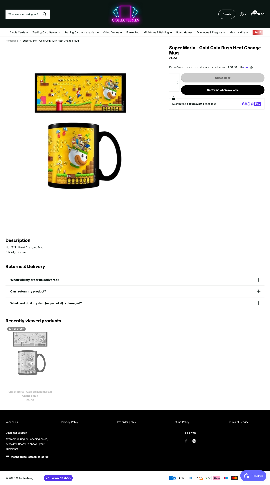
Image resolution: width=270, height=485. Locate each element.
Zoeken (44, 14)
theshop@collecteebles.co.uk (29, 456)
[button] (178, 76)
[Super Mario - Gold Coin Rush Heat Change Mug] (30, 356)
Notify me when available (223, 89)
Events (227, 14)
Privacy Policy (69, 422)
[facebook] (186, 441)
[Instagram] (194, 441)
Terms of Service (238, 422)
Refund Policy (181, 422)
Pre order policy (126, 422)
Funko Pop (132, 32)
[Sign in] (243, 14)
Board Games (184, 32)
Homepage (12, 40)
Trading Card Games (45, 32)
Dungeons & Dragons (209, 32)
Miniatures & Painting (156, 32)
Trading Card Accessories (80, 32)
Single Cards (17, 32)
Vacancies (12, 422)
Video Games (111, 32)
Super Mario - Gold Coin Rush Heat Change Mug (30, 393)
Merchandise (237, 32)
